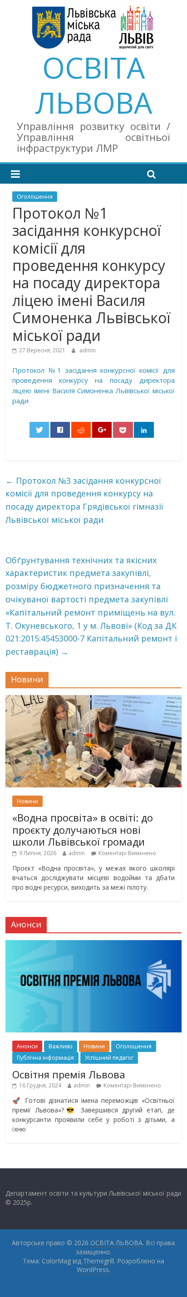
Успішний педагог (109, 1058)
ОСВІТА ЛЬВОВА (93, 85)
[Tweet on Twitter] (39, 430)
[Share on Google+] (102, 430)
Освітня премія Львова (68, 1074)
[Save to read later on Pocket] (123, 430)
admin (87, 350)
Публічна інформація (45, 1058)
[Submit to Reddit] (81, 430)
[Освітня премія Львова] (93, 945)
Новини (27, 801)
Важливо (61, 1046)
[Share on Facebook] (60, 430)
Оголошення (35, 196)
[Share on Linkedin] (144, 430)
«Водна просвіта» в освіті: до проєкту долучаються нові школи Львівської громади (82, 829)
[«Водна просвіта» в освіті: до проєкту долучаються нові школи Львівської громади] (93, 700)
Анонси (27, 1046)
